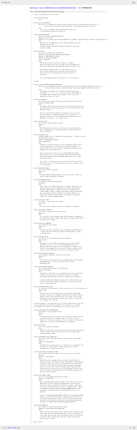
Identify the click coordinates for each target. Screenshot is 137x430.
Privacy (14, 427)
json (134, 427)
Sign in (133, 2)
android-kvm (34, 8)
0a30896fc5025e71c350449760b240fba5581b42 (60, 8)
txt (130, 427)
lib (80, 8)
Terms (18, 427)
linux (41, 8)
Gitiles (9, 427)
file (62, 11)
